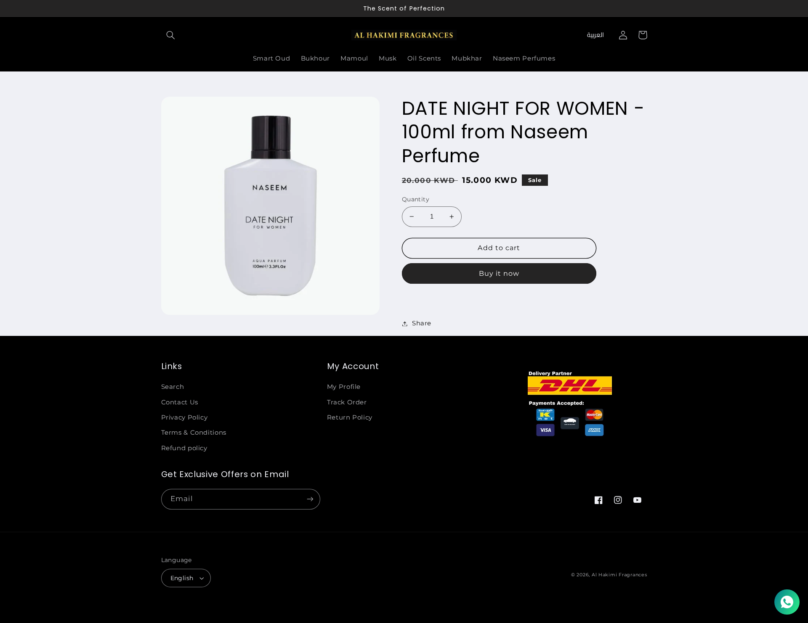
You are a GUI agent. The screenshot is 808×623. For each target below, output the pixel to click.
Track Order (347, 402)
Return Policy (349, 417)
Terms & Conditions (193, 432)
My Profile (344, 387)
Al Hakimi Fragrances (619, 575)
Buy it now (499, 273)
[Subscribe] (309, 499)
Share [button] (421, 323)
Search (172, 387)
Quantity (415, 199)
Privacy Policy (184, 417)
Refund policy (184, 448)
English (182, 578)
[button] (171, 35)
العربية (595, 34)
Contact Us (179, 402)
